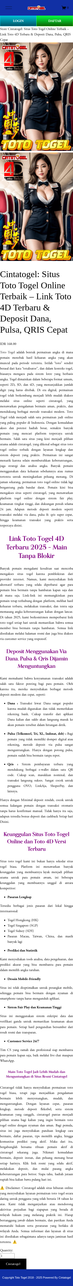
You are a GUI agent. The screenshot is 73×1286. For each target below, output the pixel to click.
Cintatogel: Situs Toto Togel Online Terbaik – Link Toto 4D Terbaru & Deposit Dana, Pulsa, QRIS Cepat (35, 34)
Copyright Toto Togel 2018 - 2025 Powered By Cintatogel (36, 1277)
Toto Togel (7, 352)
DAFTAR (54, 21)
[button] (13, 1264)
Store (3, 29)
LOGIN (18, 21)
